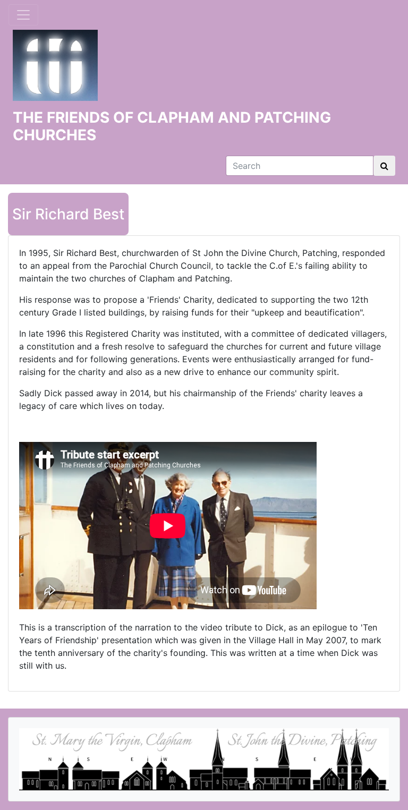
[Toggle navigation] (23, 14)
